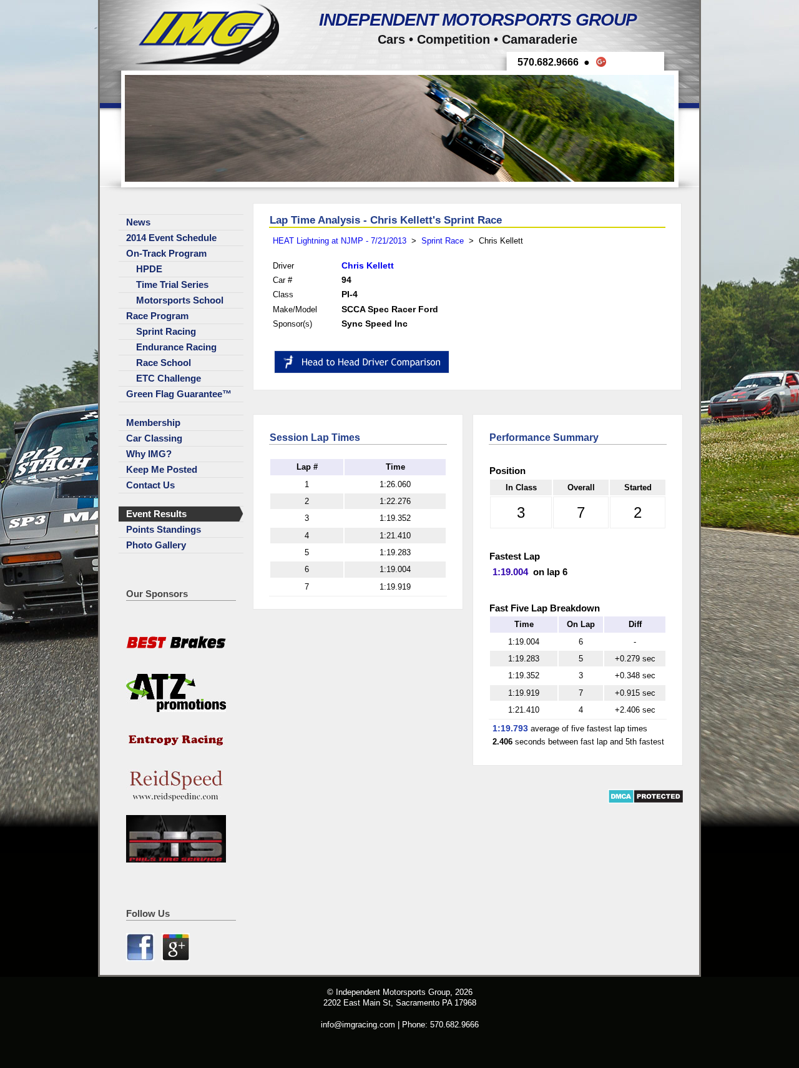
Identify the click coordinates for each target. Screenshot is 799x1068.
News (138, 222)
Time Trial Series (172, 285)
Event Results (156, 514)
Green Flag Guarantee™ (179, 394)
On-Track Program (166, 254)
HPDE (149, 269)
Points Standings (163, 530)
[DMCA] (646, 801)
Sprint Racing (166, 332)
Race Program (157, 316)
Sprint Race (442, 240)
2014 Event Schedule (171, 238)
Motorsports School (179, 300)
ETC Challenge (168, 378)
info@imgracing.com (358, 1024)
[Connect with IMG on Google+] (176, 958)
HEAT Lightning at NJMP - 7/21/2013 (339, 240)
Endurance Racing (176, 347)
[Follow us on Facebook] (141, 958)
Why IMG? (149, 454)
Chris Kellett (367, 265)
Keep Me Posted (161, 470)
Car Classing (154, 438)
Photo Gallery (156, 545)
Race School (163, 363)
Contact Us (150, 485)
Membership (153, 423)
